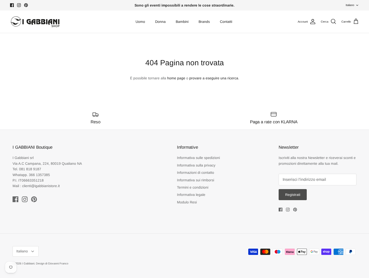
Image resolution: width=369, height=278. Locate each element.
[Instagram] (19, 5)
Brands (204, 22)
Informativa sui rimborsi (195, 180)
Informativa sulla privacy (196, 165)
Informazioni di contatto (195, 173)
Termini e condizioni (192, 187)
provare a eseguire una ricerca (213, 78)
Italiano (350, 5)
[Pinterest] (26, 5)
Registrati (292, 195)
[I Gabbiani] (35, 22)
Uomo (140, 22)
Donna (160, 22)
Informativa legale (191, 195)
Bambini (182, 22)
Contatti (226, 22)
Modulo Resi (187, 202)
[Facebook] (12, 5)
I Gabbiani (28, 263)
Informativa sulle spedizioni (198, 158)
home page (176, 78)
